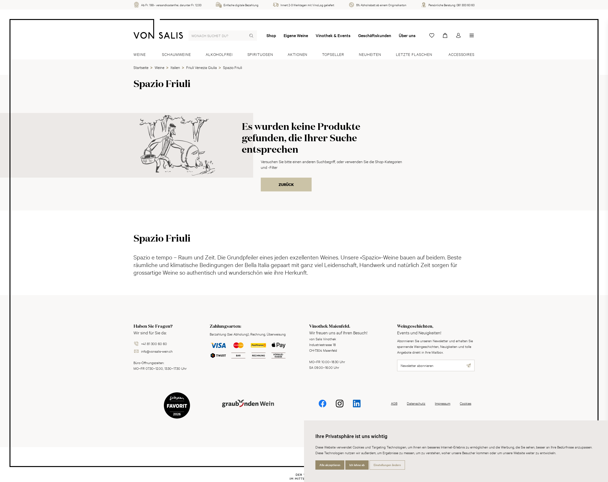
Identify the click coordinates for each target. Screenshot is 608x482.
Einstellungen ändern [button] (387, 465)
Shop (271, 35)
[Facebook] (322, 407)
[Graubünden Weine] (247, 409)
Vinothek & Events (333, 35)
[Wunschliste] (431, 35)
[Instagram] (339, 407)
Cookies (465, 403)
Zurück (286, 184)
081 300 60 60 (465, 5)
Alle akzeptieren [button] (329, 465)
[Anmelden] (458, 35)
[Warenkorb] (445, 35)
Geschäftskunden (374, 35)
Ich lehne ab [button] (357, 465)
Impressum (442, 403)
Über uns (407, 35)
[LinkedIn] (356, 407)
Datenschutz (416, 403)
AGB (394, 403)
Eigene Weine (296, 35)
